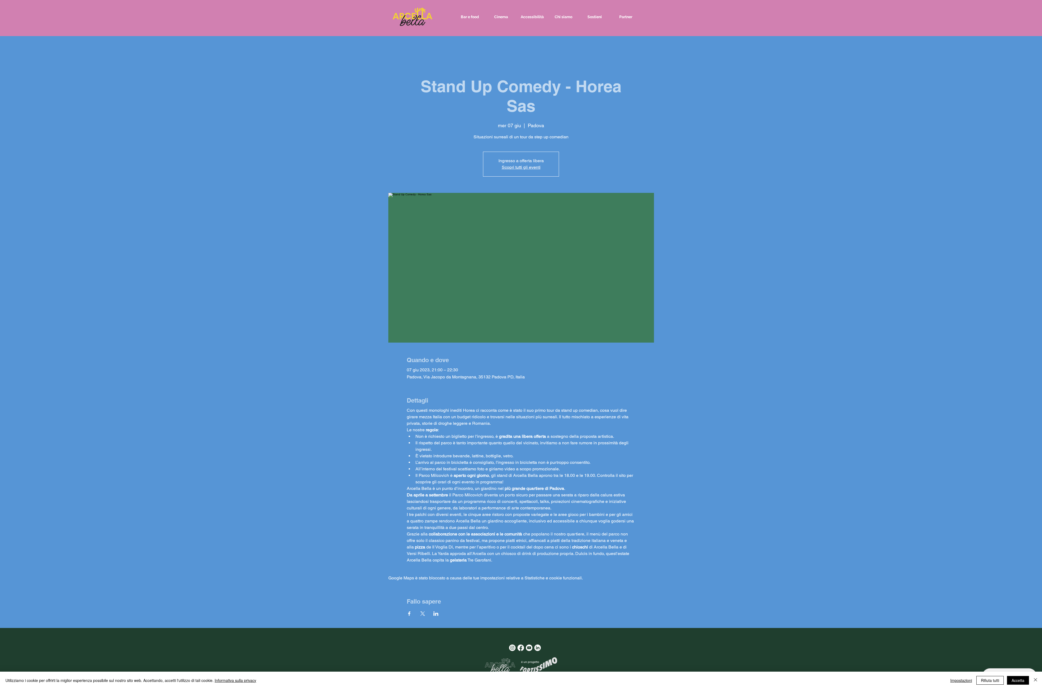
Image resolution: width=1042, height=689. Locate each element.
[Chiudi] (1035, 680)
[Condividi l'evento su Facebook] (409, 613)
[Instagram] (512, 648)
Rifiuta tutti (990, 680)
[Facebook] (520, 648)
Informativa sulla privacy (235, 680)
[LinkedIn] (537, 648)
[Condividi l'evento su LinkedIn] (436, 613)
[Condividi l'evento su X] (422, 613)
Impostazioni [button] (961, 680)
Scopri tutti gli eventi (521, 167)
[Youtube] (529, 648)
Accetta (1018, 680)
